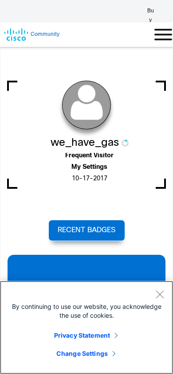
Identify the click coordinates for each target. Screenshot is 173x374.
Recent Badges (86, 230)
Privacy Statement (82, 335)
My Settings (89, 167)
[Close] (159, 294)
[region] (86, 327)
